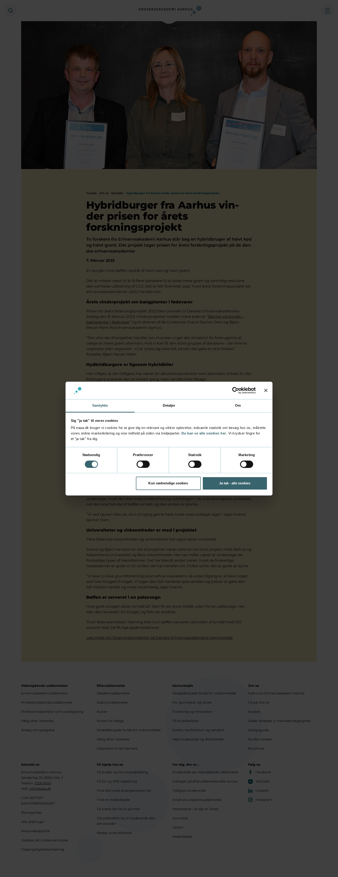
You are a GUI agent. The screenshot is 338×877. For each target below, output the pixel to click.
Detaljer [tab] (169, 406)
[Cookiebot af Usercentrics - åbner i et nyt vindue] (235, 390)
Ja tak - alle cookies (234, 483)
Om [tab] (238, 406)
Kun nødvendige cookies (168, 483)
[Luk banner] (265, 390)
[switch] (143, 464)
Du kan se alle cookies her (203, 433)
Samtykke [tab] (100, 406)
